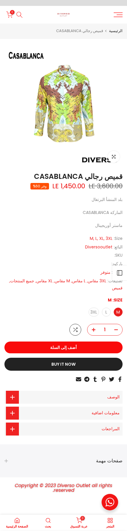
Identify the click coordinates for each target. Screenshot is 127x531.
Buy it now (63, 364)
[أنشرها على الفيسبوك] (120, 379)
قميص (117, 288)
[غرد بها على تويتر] (111, 379)
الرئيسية (116, 31)
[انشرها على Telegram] (86, 379)
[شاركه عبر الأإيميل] (78, 379)
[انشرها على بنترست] (103, 379)
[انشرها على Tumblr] (95, 379)
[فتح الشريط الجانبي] (119, 273)
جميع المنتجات (22, 281)
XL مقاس (44, 281)
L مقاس (79, 281)
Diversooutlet (99, 247)
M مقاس (62, 281)
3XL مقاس (97, 281)
